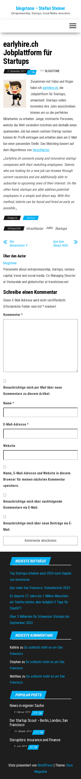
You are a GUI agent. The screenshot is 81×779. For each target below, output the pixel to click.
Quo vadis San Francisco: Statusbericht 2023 (40, 588)
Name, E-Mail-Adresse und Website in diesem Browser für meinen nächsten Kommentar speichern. (36, 479)
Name (8, 403)
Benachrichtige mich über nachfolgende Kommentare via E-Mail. (32, 504)
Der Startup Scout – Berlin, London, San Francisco (39, 722)
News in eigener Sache (27, 705)
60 (31, 747)
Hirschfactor (41, 150)
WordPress (45, 765)
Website (9, 446)
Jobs (49, 228)
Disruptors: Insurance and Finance (35, 740)
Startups (31, 217)
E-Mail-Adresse (16, 424)
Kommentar (13, 315)
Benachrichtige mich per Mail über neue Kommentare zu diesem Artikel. (32, 390)
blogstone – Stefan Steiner (40, 8)
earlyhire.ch (50, 88)
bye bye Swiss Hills (60, 243)
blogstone (52, 71)
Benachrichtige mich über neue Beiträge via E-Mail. (37, 526)
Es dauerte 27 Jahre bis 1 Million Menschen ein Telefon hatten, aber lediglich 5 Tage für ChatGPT (39, 602)
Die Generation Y (18, 243)
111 (36, 732)
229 (35, 712)
